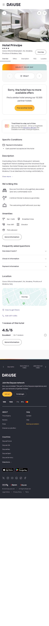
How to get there (12, 310)
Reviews (4, 420)
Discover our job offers (9, 428)
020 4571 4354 (11, 316)
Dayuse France (7, 441)
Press (4, 424)
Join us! (7, 394)
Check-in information (10, 259)
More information (12, 237)
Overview (5, 59)
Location (44, 59)
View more (6, 176)
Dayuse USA (6, 445)
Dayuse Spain (6, 453)
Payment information (10, 266)
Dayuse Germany (7, 457)
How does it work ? (9, 251)
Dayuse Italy (6, 449)
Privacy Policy (17, 492)
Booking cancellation (32, 424)
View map (41, 52)
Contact (28, 416)
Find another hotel (24, 108)
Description (25, 59)
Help (27, 420)
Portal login (20, 394)
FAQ (35, 59)
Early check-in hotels (24, 367)
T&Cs (27, 492)
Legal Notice (6, 492)
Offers (15, 59)
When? (26, 76)
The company (6, 416)
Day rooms (10, 367)
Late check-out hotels (37, 367)
